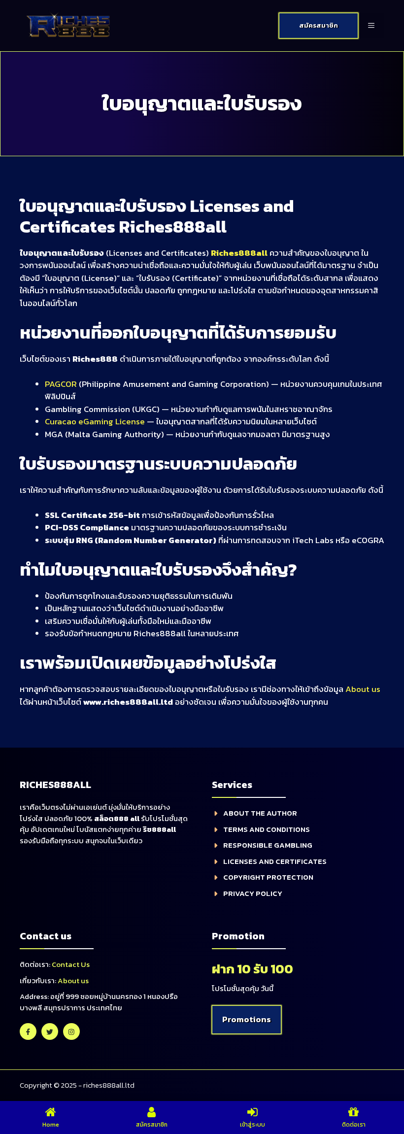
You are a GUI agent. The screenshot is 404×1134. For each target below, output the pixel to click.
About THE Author (260, 813)
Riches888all (239, 252)
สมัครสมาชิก (318, 25)
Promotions (246, 1019)
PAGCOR (61, 384)
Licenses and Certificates (275, 861)
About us (362, 689)
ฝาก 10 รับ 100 (252, 968)
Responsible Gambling (267, 845)
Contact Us (71, 964)
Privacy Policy (252, 893)
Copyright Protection (268, 877)
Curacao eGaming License (95, 421)
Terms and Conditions (266, 829)
